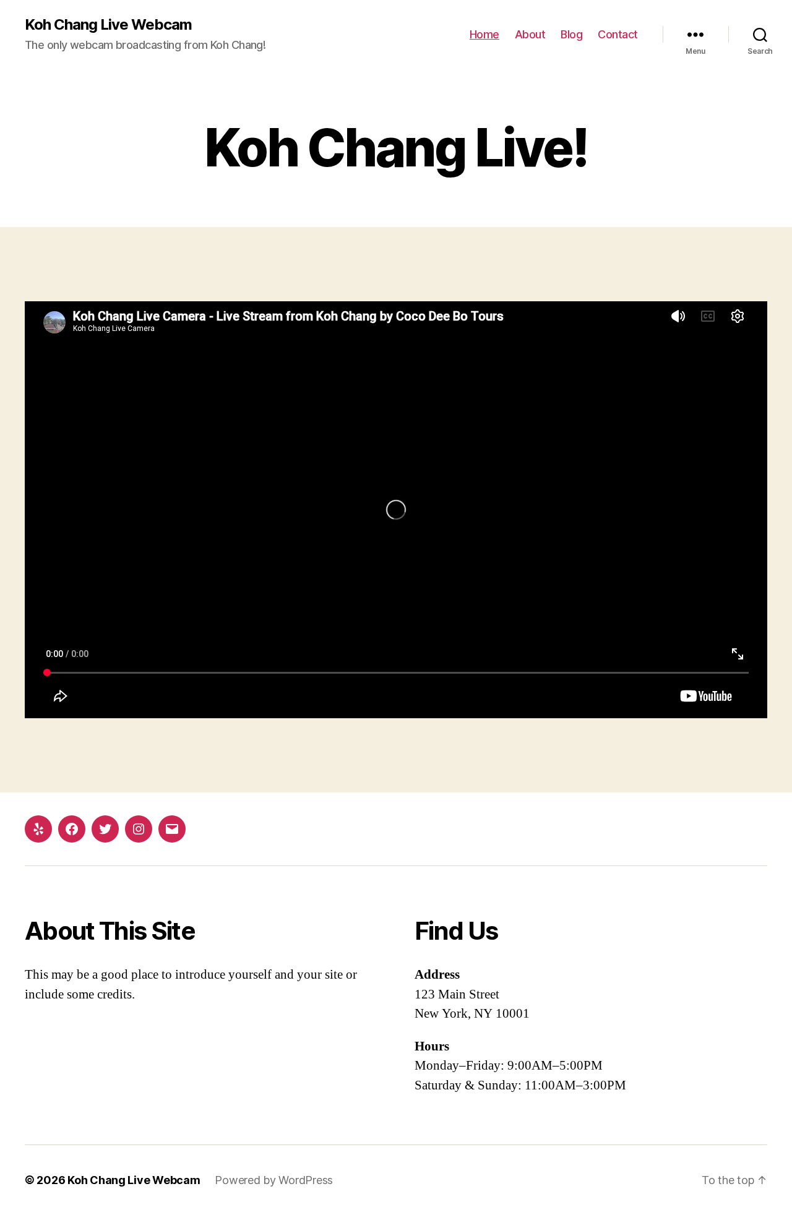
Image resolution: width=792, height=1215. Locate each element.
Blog (571, 34)
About (530, 34)
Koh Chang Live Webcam (108, 24)
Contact (618, 34)
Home (484, 34)
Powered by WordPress (274, 1180)
